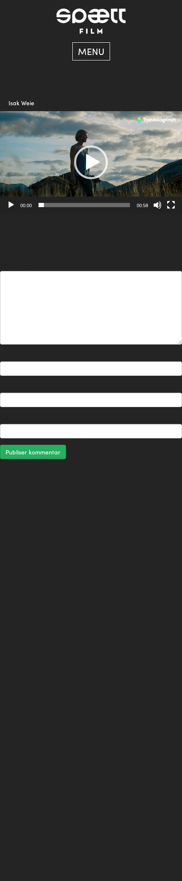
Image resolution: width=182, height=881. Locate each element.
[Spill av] (11, 205)
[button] (91, 162)
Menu (91, 51)
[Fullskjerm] (171, 205)
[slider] (84, 205)
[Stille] (157, 205)
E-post (11, 386)
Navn (9, 355)
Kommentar (18, 264)
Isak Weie (21, 102)
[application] (91, 162)
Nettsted (12, 417)
